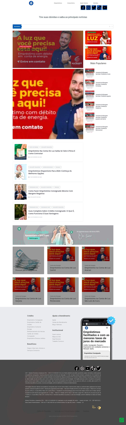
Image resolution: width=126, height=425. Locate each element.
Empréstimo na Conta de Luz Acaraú (97, 268)
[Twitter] (98, 368)
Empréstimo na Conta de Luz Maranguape (48, 49)
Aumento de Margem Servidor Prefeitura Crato (103, 73)
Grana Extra (71, 3)
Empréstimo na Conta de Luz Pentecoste (63, 299)
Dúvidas (95, 3)
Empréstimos (58, 3)
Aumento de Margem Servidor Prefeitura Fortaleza (102, 84)
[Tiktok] (93, 368)
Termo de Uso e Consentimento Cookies (67, 411)
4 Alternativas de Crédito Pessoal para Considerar (26, 268)
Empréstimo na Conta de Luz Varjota (28, 299)
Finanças (58, 167)
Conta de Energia (25, 46)
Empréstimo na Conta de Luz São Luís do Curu (97, 299)
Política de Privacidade (44, 411)
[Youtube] (87, 368)
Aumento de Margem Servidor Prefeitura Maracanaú (102, 128)
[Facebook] (76, 368)
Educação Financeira (46, 147)
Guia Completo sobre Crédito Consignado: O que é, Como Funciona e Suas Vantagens (51, 212)
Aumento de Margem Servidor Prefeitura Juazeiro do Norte (102, 117)
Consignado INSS (33, 187)
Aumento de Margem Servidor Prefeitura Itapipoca (102, 106)
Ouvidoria (86, 411)
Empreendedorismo (48, 167)
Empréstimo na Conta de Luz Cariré (63, 268)
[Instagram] (82, 368)
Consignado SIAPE (45, 207)
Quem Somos (84, 3)
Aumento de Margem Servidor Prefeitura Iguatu (103, 95)
